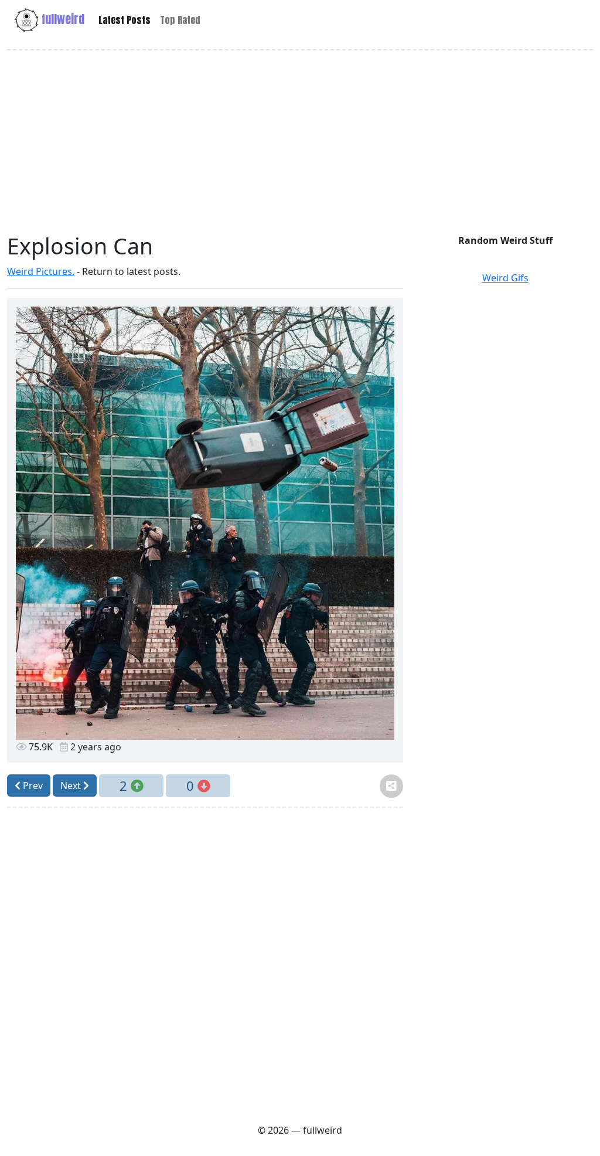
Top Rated (180, 20)
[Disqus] (205, 963)
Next (71, 785)
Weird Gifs (505, 277)
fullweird (61, 19)
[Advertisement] (300, 142)
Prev (32, 785)
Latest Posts (124, 20)
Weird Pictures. (40, 271)
